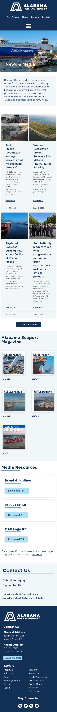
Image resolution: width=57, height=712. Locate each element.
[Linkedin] (37, 706)
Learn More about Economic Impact (21, 594)
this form (37, 554)
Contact (46, 17)
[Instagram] (31, 706)
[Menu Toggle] (28, 26)
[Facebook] (20, 706)
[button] (28, 324)
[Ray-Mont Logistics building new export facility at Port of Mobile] (14, 226)
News (25, 17)
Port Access (13, 17)
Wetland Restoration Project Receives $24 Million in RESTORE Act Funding (42, 156)
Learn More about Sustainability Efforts (23, 598)
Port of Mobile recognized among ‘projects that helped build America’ (14, 156)
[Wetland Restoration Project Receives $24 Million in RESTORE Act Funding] (42, 128)
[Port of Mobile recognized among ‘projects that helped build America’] (14, 128)
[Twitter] (26, 706)
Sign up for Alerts (14, 585)
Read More (10, 201)
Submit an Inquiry (14, 580)
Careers (35, 17)
